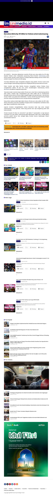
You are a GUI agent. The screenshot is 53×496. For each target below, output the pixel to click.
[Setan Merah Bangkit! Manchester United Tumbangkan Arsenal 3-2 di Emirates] (11, 186)
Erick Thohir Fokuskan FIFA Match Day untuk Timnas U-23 (26, 192)
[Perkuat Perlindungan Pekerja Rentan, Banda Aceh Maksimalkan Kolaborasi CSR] (6, 399)
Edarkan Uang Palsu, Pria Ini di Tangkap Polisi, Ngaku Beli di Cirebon (42, 149)
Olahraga (6, 31)
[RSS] (17, 484)
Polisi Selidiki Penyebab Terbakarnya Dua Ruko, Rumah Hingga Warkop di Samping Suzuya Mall (29, 336)
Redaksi (11, 488)
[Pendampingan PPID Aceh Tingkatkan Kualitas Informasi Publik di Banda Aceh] (6, 418)
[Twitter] (43, 162)
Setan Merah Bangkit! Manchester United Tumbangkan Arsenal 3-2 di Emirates (10, 193)
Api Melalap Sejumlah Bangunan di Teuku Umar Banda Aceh (24, 329)
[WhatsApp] (48, 162)
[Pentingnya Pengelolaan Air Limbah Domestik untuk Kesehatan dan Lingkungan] (6, 393)
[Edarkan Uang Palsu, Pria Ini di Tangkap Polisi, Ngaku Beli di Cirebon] (42, 143)
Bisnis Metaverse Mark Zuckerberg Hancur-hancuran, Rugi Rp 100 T (11, 149)
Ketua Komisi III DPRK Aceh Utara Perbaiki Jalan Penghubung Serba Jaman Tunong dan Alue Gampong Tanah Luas (27, 348)
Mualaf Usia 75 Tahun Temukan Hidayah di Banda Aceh (23, 411)
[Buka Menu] (45, 23)
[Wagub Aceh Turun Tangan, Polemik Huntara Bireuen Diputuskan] (26, 143)
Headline (6, 174)
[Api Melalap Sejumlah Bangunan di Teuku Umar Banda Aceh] (6, 330)
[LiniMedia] (17, 23)
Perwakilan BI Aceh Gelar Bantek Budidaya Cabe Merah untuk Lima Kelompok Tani (29, 405)
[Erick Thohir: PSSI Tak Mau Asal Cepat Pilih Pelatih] (42, 186)
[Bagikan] (48, 37)
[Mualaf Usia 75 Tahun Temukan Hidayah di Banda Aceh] (6, 411)
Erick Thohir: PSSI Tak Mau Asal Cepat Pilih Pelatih (42, 192)
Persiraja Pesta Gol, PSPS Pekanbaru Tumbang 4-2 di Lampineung (41, 178)
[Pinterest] (10, 484)
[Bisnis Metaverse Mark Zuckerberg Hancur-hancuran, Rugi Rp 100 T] (11, 143)
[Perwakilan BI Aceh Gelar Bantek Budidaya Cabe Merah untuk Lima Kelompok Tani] (6, 405)
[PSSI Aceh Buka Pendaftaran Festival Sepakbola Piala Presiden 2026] (11, 171)
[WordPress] (12, 484)
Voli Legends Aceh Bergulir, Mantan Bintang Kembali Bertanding (25, 178)
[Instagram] (15, 484)
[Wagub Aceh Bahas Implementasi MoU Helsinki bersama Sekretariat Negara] (6, 324)
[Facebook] (40, 162)
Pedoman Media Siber (33, 488)
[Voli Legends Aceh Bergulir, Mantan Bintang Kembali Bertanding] (26, 171)
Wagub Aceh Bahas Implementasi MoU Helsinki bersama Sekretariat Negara (28, 323)
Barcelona (7, 89)
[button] (48, 23)
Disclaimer (42, 488)
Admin (8, 36)
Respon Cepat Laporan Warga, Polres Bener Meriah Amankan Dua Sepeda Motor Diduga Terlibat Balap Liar (29, 342)
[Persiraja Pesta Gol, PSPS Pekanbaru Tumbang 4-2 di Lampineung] (42, 171)
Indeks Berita (17, 488)
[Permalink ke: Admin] (5, 37)
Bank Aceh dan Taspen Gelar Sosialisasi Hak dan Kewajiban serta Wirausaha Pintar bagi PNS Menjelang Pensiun (28, 354)
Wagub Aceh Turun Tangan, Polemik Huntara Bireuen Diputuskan (26, 149)
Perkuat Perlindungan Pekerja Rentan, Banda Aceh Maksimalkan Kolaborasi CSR (29, 399)
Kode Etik (24, 488)
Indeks (5, 488)
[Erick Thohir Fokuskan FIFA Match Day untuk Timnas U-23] (26, 186)
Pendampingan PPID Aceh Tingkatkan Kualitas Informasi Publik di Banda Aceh (28, 417)
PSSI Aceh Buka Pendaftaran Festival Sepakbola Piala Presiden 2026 (10, 178)
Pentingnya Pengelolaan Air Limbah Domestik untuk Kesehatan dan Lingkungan (28, 392)
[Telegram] (45, 162)
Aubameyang (42, 76)
